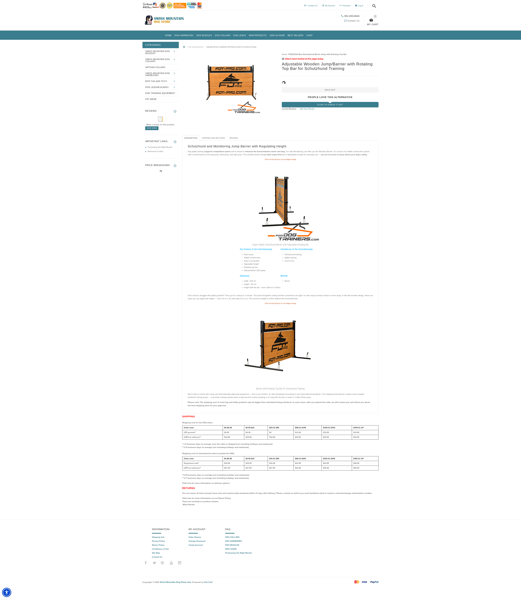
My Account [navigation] (330, 5)
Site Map (156, 553)
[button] (373, 6)
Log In (360, 5)
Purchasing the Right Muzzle (160, 147)
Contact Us (353, 20)
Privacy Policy (158, 541)
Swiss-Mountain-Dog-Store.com (175, 582)
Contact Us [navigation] (312, 5)
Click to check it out (330, 105)
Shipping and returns (213, 138)
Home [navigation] (184, 47)
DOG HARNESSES (233, 541)
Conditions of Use (160, 549)
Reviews (233, 138)
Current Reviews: (289, 109)
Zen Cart (208, 582)
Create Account (196, 545)
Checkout (346, 5)
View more (152, 128)
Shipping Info (158, 537)
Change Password (197, 541)
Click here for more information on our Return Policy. (206, 498)
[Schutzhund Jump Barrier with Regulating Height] (280, 345)
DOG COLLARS (232, 537)
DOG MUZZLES (232, 545)
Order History (195, 537)
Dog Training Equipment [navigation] (196, 47)
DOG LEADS (230, 549)
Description (190, 138)
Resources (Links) (155, 151)
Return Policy (158, 545)
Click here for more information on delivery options (206, 483)
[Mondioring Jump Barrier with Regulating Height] (280, 201)
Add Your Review (307, 109)
